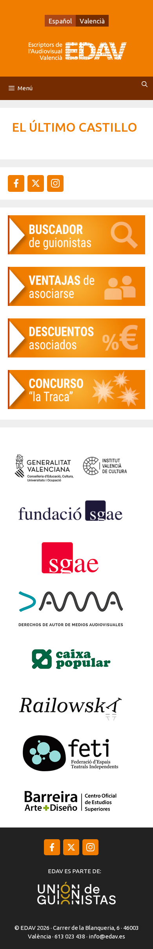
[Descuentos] (76, 355)
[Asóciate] (76, 303)
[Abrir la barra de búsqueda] (144, 84)
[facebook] (16, 183)
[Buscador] (76, 252)
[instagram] (35, 183)
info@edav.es (107, 936)
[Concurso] (76, 406)
